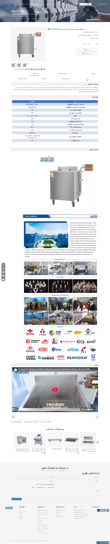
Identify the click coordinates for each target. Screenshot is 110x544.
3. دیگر (33, 487)
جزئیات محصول (66, 78)
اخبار (20, 541)
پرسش (57, 514)
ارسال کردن (16, 499)
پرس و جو (88, 49)
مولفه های (44, 78)
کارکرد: (37, 75)
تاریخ (20, 509)
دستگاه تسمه (40, 522)
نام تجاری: (64, 73)
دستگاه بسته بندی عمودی (42, 528)
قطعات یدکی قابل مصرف (43, 532)
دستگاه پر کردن (40, 530)
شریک (20, 514)
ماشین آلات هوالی (15, 541)
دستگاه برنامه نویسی (42, 524)
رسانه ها (21, 518)
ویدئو (87, 78)
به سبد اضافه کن (88, 53)
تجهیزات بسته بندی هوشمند (43, 512)
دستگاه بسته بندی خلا (46, 421)
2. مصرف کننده (41, 487)
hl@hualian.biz (77, 512)
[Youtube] (104, 510)
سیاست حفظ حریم (60, 516)
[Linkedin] (101, 510)
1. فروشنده (50, 487)
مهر (38, 516)
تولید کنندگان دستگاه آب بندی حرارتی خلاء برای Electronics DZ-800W (39, 451)
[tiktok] (98, 510)
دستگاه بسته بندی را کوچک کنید (31, 421)
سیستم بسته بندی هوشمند (43, 509)
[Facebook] (107, 510)
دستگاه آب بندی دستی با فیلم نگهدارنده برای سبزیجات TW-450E (72, 451)
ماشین (22, 541)
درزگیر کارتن (40, 520)
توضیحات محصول (22, 78)
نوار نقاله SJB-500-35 (57, 449)
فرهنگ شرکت (22, 512)
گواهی (20, 516)
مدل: (37, 73)
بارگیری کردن (59, 512)
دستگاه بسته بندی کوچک (42, 518)
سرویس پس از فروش (61, 509)
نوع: (94, 73)
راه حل (26, 541)
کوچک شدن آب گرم (16, 421)
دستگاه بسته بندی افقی (42, 526)
